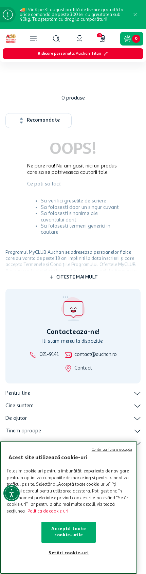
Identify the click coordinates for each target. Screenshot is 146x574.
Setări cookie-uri (69, 553)
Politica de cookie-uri (48, 511)
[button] (56, 38)
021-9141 (49, 354)
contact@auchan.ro (95, 354)
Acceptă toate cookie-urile (68, 532)
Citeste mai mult (77, 277)
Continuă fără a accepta (112, 450)
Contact (83, 368)
